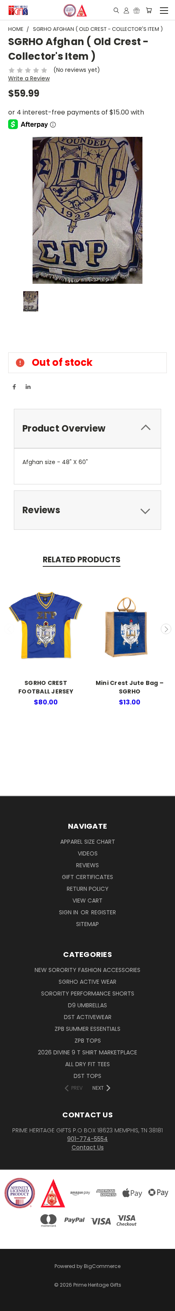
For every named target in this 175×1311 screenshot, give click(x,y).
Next (166, 629)
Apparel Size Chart (87, 842)
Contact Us (88, 1147)
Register (103, 912)
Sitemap (87, 924)
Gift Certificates (87, 877)
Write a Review (29, 78)
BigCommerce (102, 1266)
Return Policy (88, 889)
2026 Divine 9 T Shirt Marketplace (87, 1052)
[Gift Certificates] (136, 10)
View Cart (87, 900)
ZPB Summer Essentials (87, 1029)
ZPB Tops (87, 1041)
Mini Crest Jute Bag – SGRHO (130, 687)
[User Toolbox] (126, 10)
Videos (88, 853)
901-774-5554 (87, 1139)
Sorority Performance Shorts (87, 993)
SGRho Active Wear (87, 982)
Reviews (87, 865)
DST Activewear (88, 1017)
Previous (9, 629)
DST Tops (87, 1076)
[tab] (87, 428)
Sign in (69, 912)
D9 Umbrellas (87, 1005)
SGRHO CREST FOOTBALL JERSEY (45, 687)
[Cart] (148, 10)
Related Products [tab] (81, 559)
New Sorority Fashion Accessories (87, 970)
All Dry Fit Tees (87, 1064)
